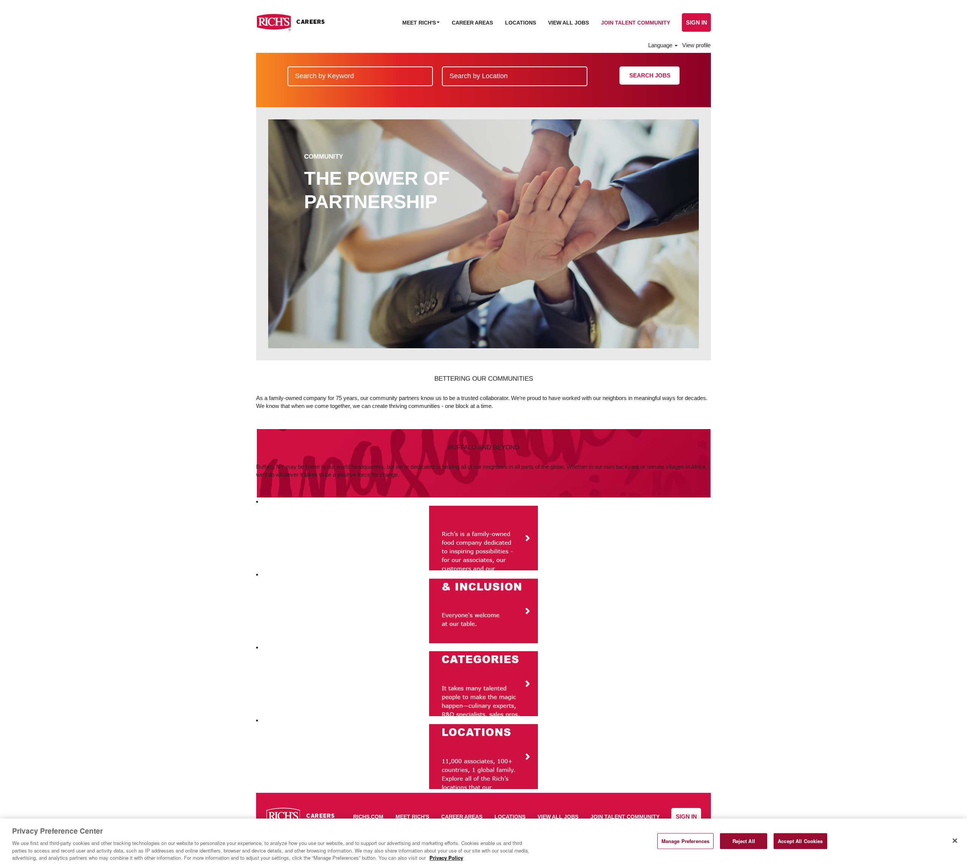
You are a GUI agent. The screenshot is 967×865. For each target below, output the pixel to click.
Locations (520, 23)
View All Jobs (568, 23)
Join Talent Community (635, 23)
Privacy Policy (446, 857)
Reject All (743, 841)
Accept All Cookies (800, 841)
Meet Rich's (412, 817)
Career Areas (472, 23)
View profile (696, 45)
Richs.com (368, 817)
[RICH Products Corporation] (290, 22)
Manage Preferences (685, 841)
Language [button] (661, 45)
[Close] (955, 841)
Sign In (696, 22)
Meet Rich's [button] (419, 23)
